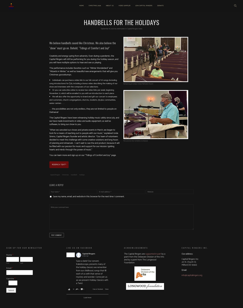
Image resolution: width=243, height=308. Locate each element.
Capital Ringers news (134, 28)
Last (21, 263)
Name (9, 255)
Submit (11, 290)
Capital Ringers (55, 175)
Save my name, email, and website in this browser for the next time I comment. (88, 196)
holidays (82, 175)
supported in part (153, 254)
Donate (160, 5)
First (7, 263)
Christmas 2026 (95, 5)
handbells (74, 175)
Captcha (10, 278)
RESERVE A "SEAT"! (59, 164)
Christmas (65, 175)
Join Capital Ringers (143, 5)
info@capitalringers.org (192, 275)
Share (106, 289)
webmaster (121, 28)
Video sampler (124, 5)
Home (81, 5)
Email (9, 268)
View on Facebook (98, 289)
